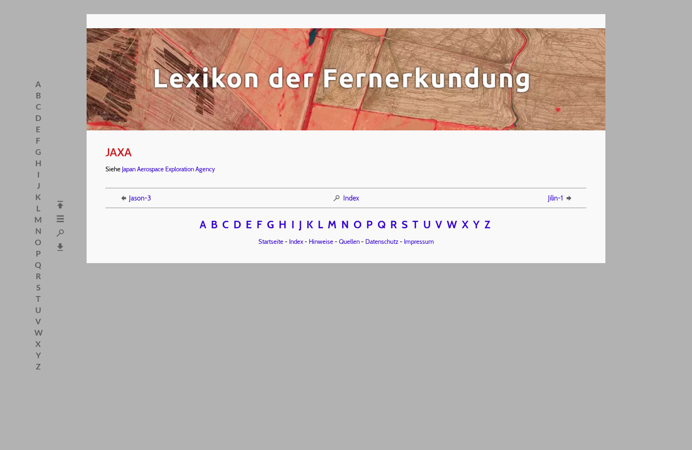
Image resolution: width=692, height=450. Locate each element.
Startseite (270, 241)
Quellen (349, 241)
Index (351, 198)
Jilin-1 (555, 198)
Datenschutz (381, 241)
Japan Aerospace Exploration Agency (168, 169)
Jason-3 (140, 198)
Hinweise (321, 241)
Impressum (419, 241)
